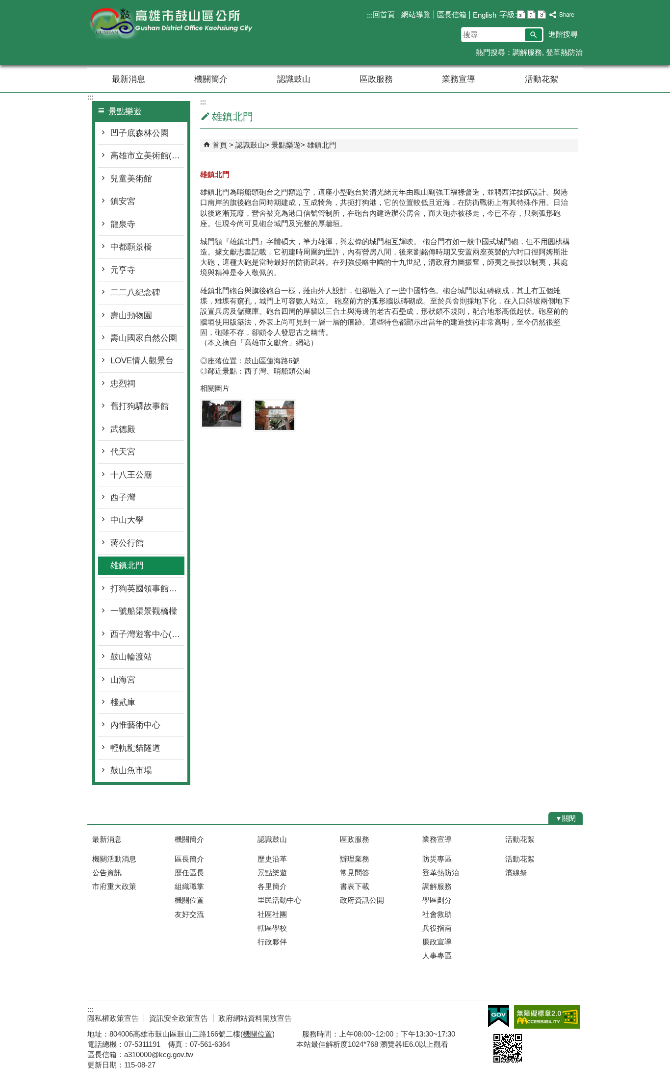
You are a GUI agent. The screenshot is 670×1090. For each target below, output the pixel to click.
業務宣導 (458, 79)
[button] (533, 34)
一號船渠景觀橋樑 (143, 611)
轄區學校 (272, 928)
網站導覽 (416, 14)
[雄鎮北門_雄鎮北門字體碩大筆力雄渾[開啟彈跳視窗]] (274, 415)
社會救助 (437, 914)
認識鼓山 (293, 79)
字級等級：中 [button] (531, 14)
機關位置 (189, 900)
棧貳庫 (122, 702)
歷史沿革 (272, 859)
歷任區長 (189, 872)
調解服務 (527, 52)
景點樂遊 (286, 145)
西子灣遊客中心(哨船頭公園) (147, 634)
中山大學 (127, 520)
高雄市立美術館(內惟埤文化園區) (147, 155)
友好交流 (189, 914)
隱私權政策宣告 (113, 1018)
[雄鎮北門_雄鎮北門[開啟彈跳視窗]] (221, 414)
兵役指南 (437, 928)
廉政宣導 (437, 942)
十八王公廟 (131, 475)
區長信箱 (451, 14)
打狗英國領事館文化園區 (147, 588)
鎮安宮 (122, 201)
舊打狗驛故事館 (139, 406)
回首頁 (384, 14)
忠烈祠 (122, 383)
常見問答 (354, 872)
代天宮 (122, 451)
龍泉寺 (122, 224)
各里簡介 (272, 886)
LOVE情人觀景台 (142, 360)
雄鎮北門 (127, 565)
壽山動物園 (131, 315)
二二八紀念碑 (135, 292)
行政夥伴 (272, 942)
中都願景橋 (131, 247)
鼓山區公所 (170, 23)
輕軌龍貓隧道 (135, 748)
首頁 (219, 145)
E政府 (498, 1016)
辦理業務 (354, 859)
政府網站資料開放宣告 (255, 1018)
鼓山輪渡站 (131, 656)
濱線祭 (516, 872)
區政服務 (376, 79)
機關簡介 (211, 79)
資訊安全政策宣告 (178, 1018)
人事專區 (437, 955)
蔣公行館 (127, 543)
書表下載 (354, 886)
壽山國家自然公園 (143, 338)
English (484, 15)
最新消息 (128, 79)
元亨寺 (122, 270)
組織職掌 (189, 886)
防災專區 (437, 859)
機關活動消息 (114, 859)
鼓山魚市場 (131, 770)
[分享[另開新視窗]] (562, 15)
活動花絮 (541, 79)
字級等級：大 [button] (542, 14)
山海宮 (122, 679)
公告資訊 (107, 872)
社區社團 (272, 914)
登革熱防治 (564, 52)
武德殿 (122, 429)
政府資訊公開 (362, 900)
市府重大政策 (114, 886)
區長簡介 (189, 859)
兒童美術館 (131, 178)
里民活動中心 (280, 900)
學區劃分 (437, 900)
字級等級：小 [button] (521, 14)
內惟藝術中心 (135, 725)
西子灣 (122, 497)
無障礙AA (547, 1017)
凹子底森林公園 (139, 133)
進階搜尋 (563, 34)
